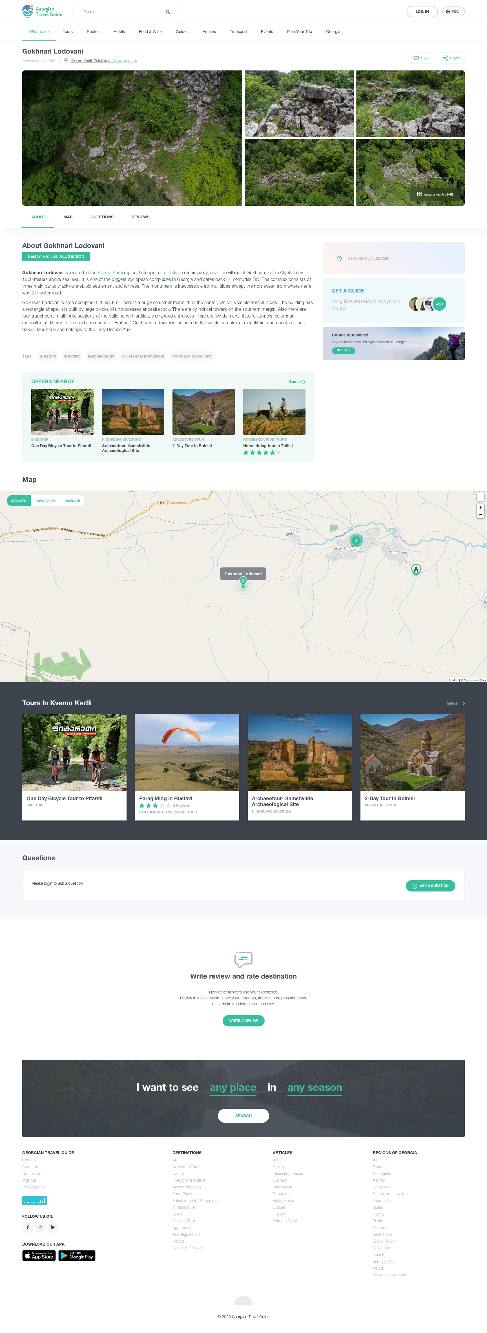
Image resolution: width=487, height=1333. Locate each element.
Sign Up (29, 1180)
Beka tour (381, 1247)
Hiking (278, 1166)
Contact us (31, 1173)
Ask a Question (434, 886)
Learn (177, 1214)
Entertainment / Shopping (194, 1200)
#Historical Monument (143, 356)
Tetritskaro (172, 272)
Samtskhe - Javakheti (391, 1193)
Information (282, 1187)
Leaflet (453, 680)
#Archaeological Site (192, 356)
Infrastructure (183, 1207)
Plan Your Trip (299, 31)
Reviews (140, 216)
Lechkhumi (382, 1234)
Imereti (378, 1254)
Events (267, 31)
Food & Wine (150, 31)
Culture (279, 1207)
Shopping (281, 1193)
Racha (378, 1214)
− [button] (480, 514)
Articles (209, 31)
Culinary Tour (183, 1220)
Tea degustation (186, 1234)
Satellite (72, 500)
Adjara (378, 1268)
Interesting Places (288, 1173)
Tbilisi (378, 1220)
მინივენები (383, 1261)
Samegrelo (382, 1173)
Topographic (45, 500)
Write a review (243, 1021)
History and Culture (188, 1180)
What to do (39, 31)
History (279, 1214)
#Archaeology (101, 356)
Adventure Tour (185, 1166)
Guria (377, 1207)
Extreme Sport (285, 1220)
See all (296, 381)
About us (30, 1166)
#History (48, 356)
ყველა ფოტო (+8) (438, 194)
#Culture (72, 356)
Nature (178, 1173)
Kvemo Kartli (110, 272)
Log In (422, 11)
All (174, 1159)
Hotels (119, 31)
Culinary (280, 1180)
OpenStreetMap (475, 680)
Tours (68, 31)
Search (243, 1115)
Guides (182, 31)
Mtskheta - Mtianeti (389, 1274)
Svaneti (379, 1166)
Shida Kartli (382, 1187)
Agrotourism (183, 1227)
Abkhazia (380, 1227)
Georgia (333, 31)
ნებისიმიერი (385, 1241)
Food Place (182, 1193)
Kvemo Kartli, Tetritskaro (103, 60)
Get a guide (347, 290)
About (38, 216)
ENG (455, 12)
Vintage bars (283, 1200)
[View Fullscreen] (480, 497)
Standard (18, 500)
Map (67, 216)
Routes (93, 31)
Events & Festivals (187, 1247)
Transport (238, 31)
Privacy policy (33, 1187)
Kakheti (379, 1180)
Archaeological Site (38, 60)
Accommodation (186, 1187)
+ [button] (480, 507)
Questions (102, 216)
